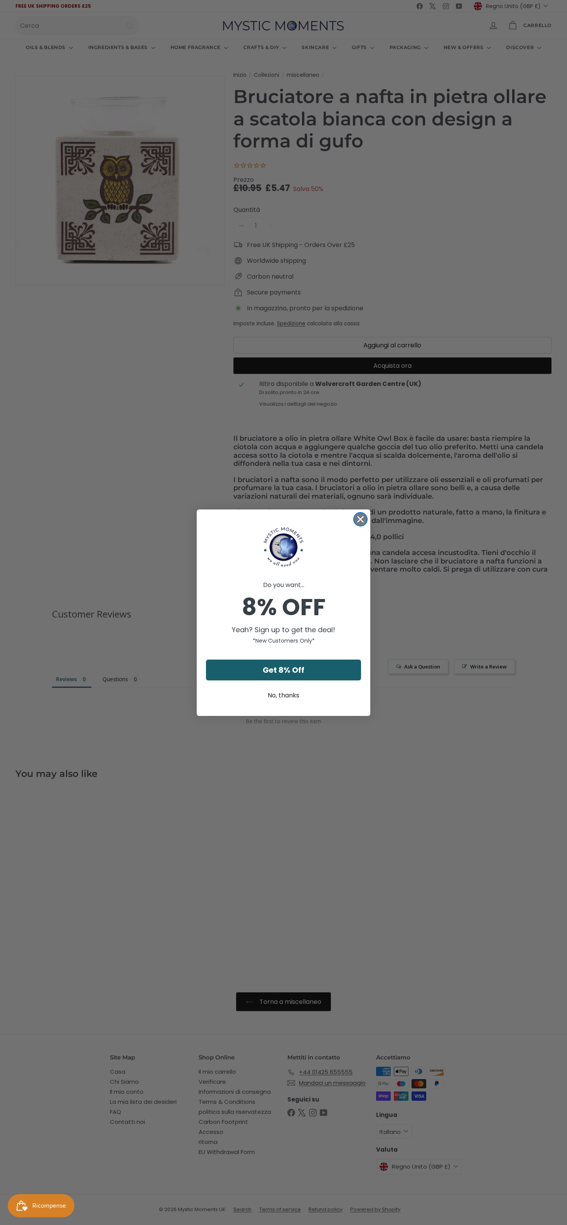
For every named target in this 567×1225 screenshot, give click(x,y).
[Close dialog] (360, 519)
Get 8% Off (283, 670)
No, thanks (283, 695)
